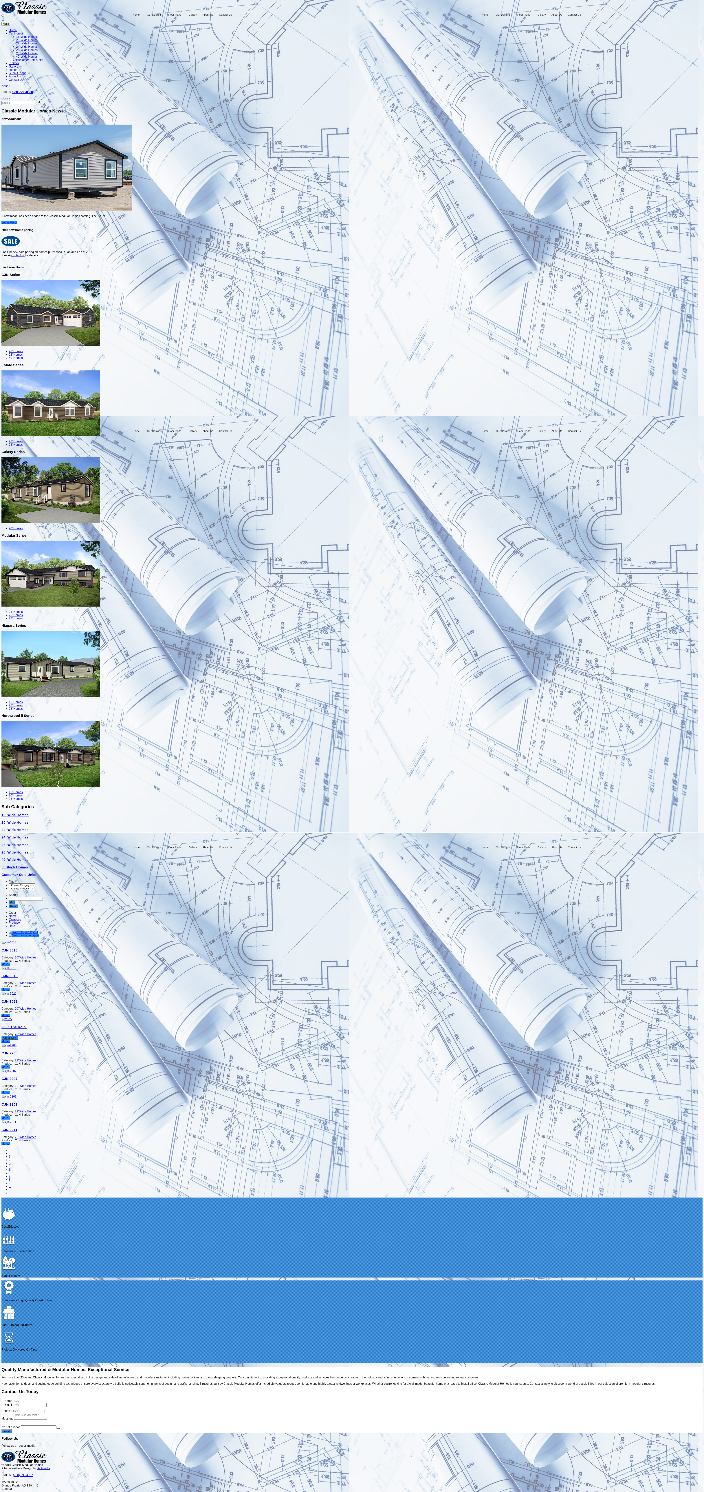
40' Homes (16, 357)
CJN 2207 (9, 1079)
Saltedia (43, 1468)
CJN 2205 (9, 1053)
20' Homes (16, 351)
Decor (13, 69)
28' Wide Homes (27, 53)
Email (8, 1404)
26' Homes (16, 441)
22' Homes (16, 354)
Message (7, 1418)
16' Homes (16, 702)
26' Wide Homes (27, 50)
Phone (5, 1410)
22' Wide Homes (27, 43)
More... (5, 964)
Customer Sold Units (29, 59)
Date (12, 925)
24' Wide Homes (27, 46)
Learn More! (9, 222)
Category (15, 919)
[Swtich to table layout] (24, 935)
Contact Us (16, 79)
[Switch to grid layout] (23, 932)
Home (13, 30)
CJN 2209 (9, 1104)
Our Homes (16, 33)
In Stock (14, 63)
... (10, 1166)
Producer (15, 922)
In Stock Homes (14, 867)
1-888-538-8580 (22, 92)
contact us (18, 255)
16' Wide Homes (27, 36)
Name (13, 916)
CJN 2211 (9, 1130)
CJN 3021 (9, 1001)
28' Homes (16, 444)
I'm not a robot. (10, 1427)
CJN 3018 (9, 950)
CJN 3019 (9, 976)
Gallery (13, 66)
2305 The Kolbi (14, 1027)
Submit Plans (17, 73)
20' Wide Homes (27, 40)
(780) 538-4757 (23, 1475)
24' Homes (16, 611)
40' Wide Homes (27, 56)
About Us (15, 76)
